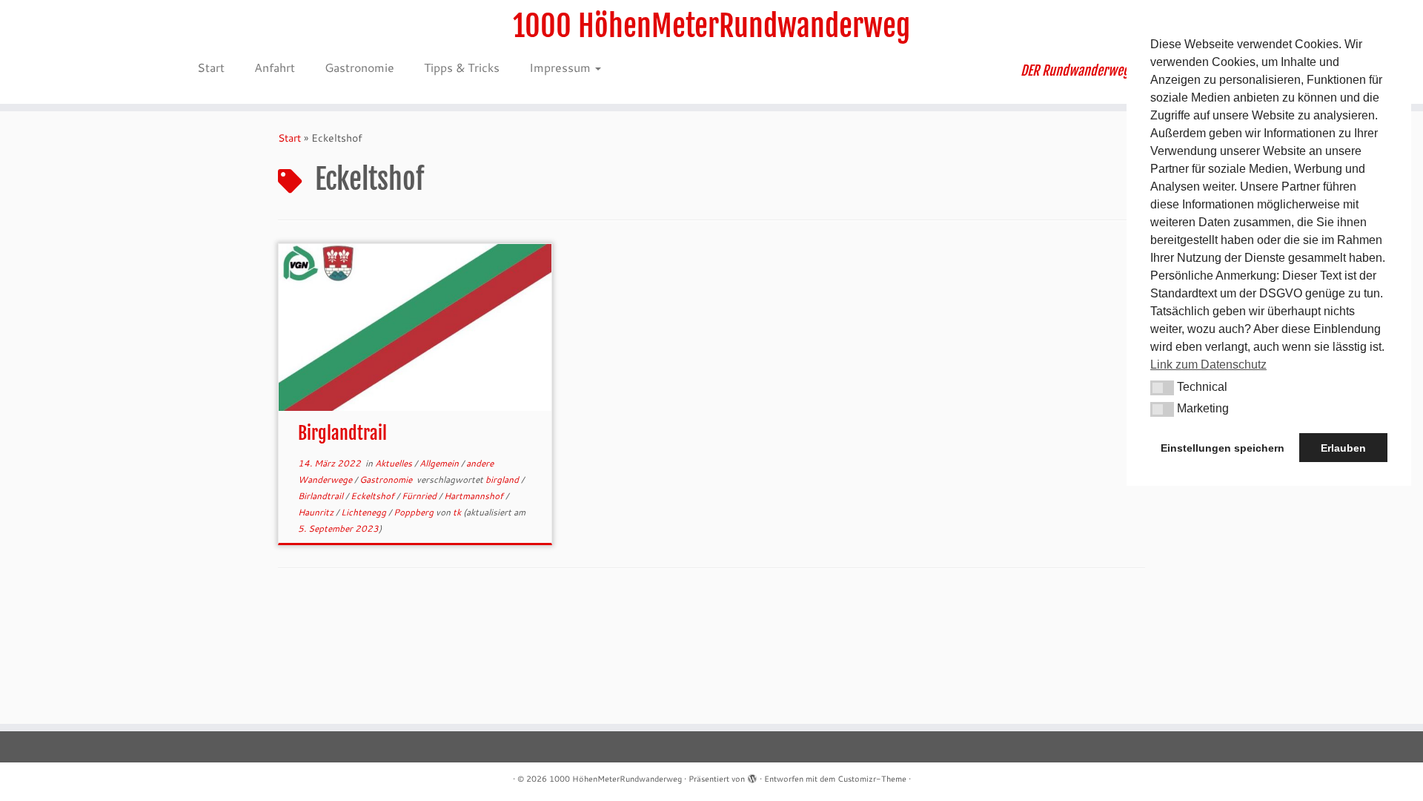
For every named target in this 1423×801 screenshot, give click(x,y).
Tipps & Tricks (462, 67)
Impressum (561, 67)
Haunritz (317, 512)
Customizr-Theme (871, 779)
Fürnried (420, 496)
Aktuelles (394, 463)
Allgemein (440, 463)
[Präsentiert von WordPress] (752, 776)
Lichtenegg (364, 512)
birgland (503, 479)
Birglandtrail (342, 433)
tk (457, 512)
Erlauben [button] (1343, 448)
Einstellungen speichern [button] (1222, 448)
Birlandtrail (321, 496)
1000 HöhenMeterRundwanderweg (711, 26)
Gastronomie (359, 67)
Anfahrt (274, 67)
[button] (1162, 387)
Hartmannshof (474, 496)
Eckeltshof (374, 496)
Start (211, 67)
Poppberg (415, 512)
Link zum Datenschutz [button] (1208, 364)
